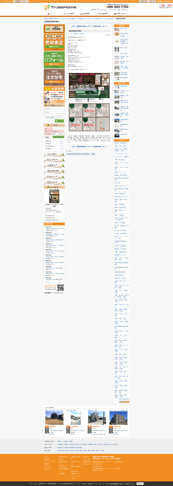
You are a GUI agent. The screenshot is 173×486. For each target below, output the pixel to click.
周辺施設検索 (86, 461)
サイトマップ (48, 466)
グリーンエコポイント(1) (120, 153)
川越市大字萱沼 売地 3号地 (53, 262)
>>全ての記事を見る (123, 399)
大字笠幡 (59, 444)
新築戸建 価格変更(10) (120, 143)
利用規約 (47, 464)
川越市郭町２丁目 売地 (52, 268)
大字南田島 (122, 430)
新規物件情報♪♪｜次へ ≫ (100, 26)
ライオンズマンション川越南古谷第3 (118, 410)
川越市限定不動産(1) (119, 272)
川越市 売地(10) (118, 215)
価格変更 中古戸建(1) (120, 249)
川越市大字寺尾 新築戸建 (53, 240)
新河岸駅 (73, 432)
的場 (80, 450)
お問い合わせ (86, 464)
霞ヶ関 (72, 450)
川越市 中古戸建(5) (119, 222)
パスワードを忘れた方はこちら (51, 118)
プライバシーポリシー (50, 461)
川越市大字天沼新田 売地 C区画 (55, 228)
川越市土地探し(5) (119, 275)
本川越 (76, 450)
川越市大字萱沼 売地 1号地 (53, 251)
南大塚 (76, 444)
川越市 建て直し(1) (119, 159)
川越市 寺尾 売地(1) (120, 146)
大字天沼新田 (59, 430)
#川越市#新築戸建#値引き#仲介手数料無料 (78, 154)
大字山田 (100, 430)
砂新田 (84, 444)
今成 (95, 444)
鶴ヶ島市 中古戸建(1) (120, 230)
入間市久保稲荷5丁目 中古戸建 (54, 245)
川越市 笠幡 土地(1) (120, 318)
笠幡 (89, 450)
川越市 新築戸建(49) (120, 207)
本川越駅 (94, 432)
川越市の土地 (74, 471)
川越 (58, 450)
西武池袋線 (79, 447)
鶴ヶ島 (97, 450)
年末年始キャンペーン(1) (120, 196)
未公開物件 (62, 473)
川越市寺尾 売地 (50, 279)
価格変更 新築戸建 (79, 33)
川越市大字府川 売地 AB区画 (54, 273)
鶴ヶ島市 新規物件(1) (120, 246)
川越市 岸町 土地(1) (120, 354)
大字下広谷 (100, 444)
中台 (80, 444)
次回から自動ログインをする (54, 117)
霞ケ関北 (106, 444)
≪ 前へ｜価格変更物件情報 (79, 26)
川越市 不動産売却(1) (120, 252)
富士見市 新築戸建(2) (120, 233)
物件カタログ (48, 468)
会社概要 (47, 459)
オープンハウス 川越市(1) (121, 156)
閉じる (140, 483)
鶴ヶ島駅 (51, 432)
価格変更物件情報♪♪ (75, 31)
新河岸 (62, 450)
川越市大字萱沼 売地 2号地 (53, 256)
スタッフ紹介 (86, 459)
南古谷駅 (115, 432)
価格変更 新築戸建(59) (120, 175)
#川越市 (93, 154)
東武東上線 (60, 447)
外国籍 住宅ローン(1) (120, 186)
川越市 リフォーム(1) (120, 172)
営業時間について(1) (119, 255)
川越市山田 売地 (92, 410)
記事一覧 (89, 26)
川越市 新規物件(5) (119, 204)
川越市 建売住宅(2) (119, 193)
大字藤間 (90, 444)
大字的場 (71, 444)
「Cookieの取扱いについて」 (116, 483)
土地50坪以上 (62, 466)
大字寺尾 (79, 430)
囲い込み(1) (117, 183)
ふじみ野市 (65, 441)
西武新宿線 (72, 447)
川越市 (54, 430)
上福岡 (93, 450)
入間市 (70, 441)
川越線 (66, 447)
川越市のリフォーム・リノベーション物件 (75, 476)
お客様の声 (86, 457)
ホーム (46, 457)
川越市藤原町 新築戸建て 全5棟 (55, 234)
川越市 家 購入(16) (120, 278)
